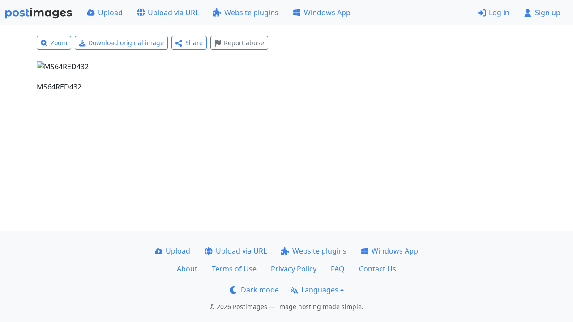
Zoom (59, 42)
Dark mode (260, 290)
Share (194, 42)
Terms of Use (234, 269)
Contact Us (377, 269)
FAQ (338, 269)
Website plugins (251, 12)
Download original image (126, 42)
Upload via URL (173, 12)
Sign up (547, 12)
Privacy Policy (293, 269)
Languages (319, 290)
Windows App (327, 12)
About (187, 269)
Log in (499, 12)
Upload (110, 12)
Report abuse (244, 42)
